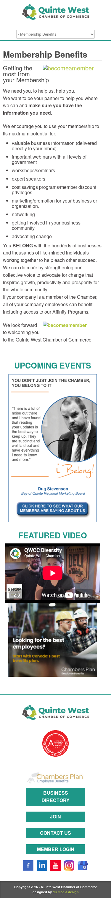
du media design (66, 892)
